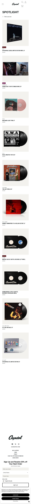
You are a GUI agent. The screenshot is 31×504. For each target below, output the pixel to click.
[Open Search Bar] (22, 2)
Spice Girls (4, 360)
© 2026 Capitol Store (15, 446)
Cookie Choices (15, 457)
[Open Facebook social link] (12, 444)
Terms (15, 452)
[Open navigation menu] (2, 4)
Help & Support (15, 450)
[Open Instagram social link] (18, 444)
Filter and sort (7, 16)
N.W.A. (3, 153)
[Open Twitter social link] (15, 444)
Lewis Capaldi (4, 221)
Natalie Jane (4, 84)
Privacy (15, 454)
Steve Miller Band (5, 325)
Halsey (3, 119)
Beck (3, 49)
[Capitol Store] (15, 4)
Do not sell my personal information (15, 456)
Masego (3, 257)
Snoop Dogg (4, 187)
